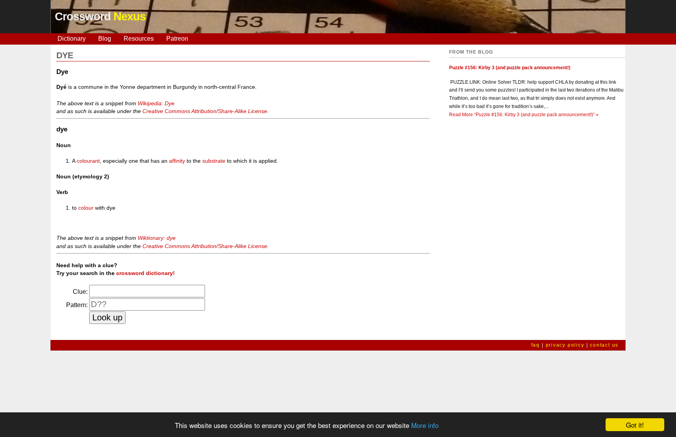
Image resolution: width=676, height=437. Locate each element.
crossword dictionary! (145, 273)
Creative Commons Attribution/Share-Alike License (204, 111)
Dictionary (72, 38)
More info (425, 425)
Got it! (635, 425)
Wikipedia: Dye (156, 103)
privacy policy (565, 345)
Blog (104, 38)
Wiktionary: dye (157, 238)
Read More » (524, 114)
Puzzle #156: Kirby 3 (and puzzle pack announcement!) (509, 67)
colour (85, 208)
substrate (213, 161)
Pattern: (77, 305)
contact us (604, 345)
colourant (88, 161)
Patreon (177, 38)
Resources (139, 38)
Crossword (100, 16)
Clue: (80, 291)
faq (535, 345)
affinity (177, 161)
